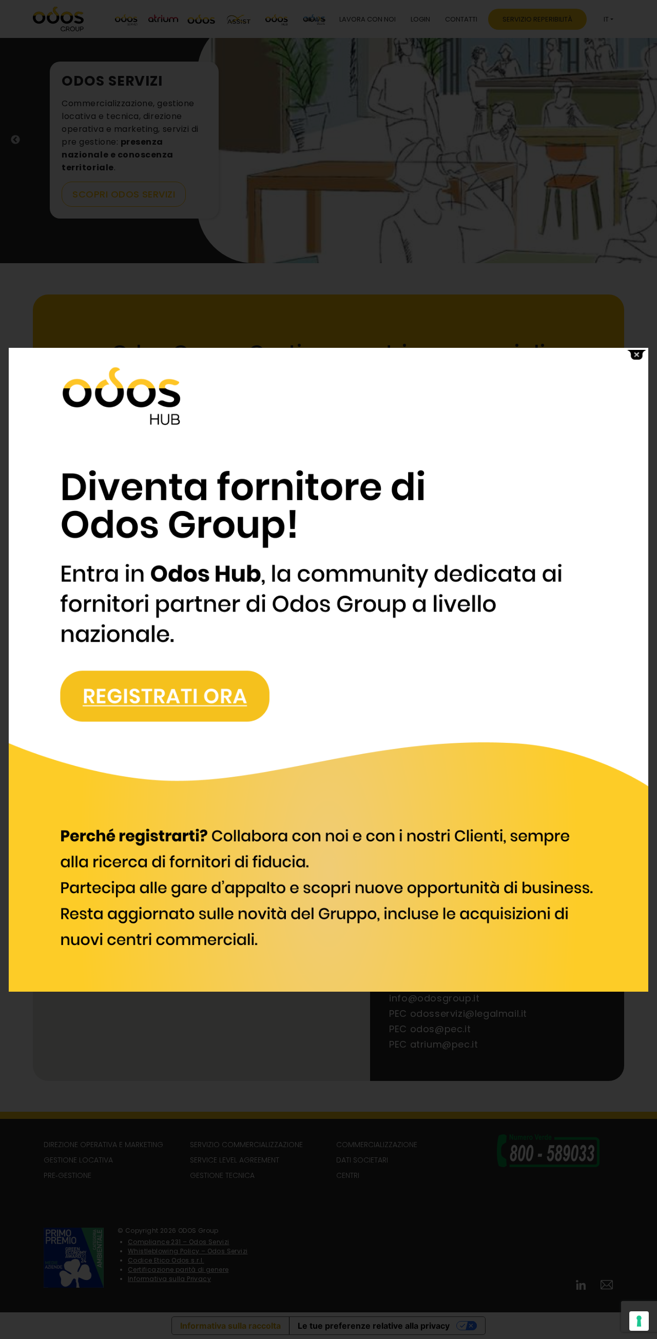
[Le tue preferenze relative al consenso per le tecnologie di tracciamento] (639, 1321)
